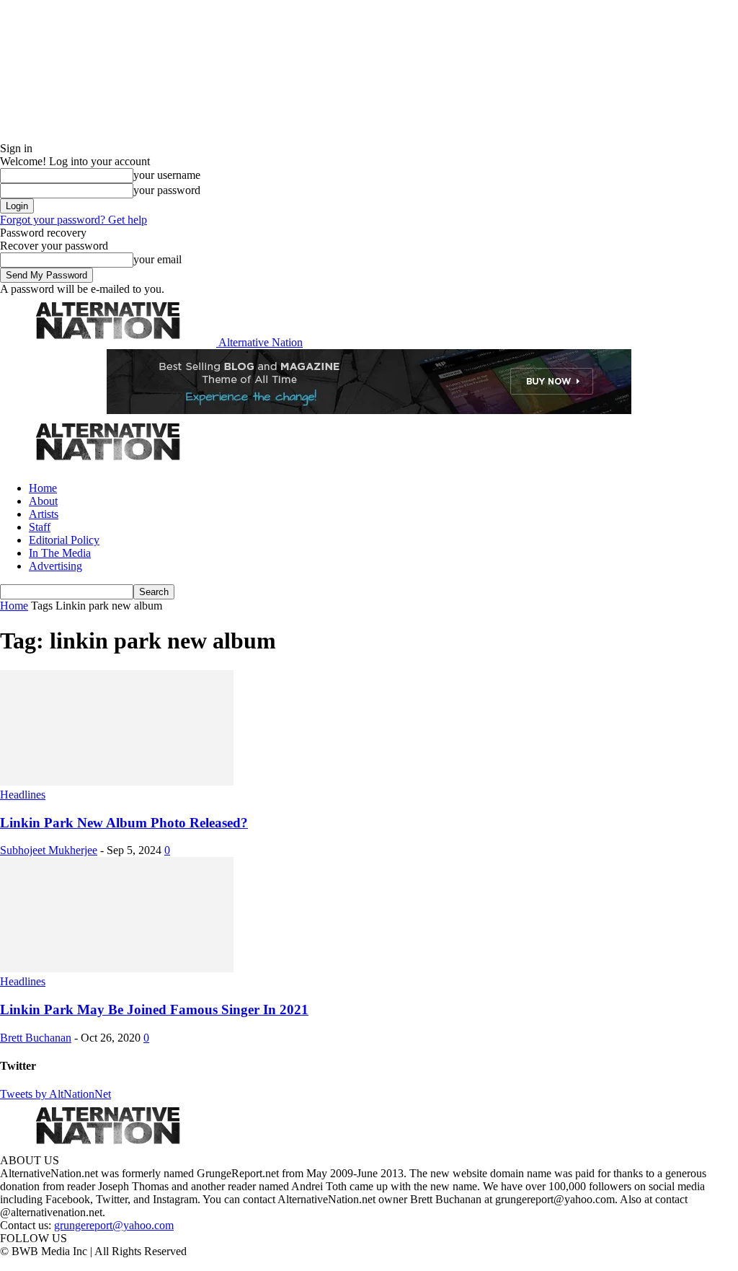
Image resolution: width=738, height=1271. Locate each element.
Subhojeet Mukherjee (48, 850)
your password (166, 190)
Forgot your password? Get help (73, 220)
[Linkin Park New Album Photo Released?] (117, 781)
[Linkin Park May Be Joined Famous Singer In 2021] (117, 968)
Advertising (55, 566)
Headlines (22, 794)
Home (43, 488)
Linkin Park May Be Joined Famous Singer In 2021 (154, 1009)
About (43, 501)
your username (166, 175)
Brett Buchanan (35, 1038)
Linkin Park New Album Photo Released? (124, 822)
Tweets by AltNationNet (55, 1094)
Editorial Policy (64, 540)
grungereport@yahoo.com (114, 1225)
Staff (39, 527)
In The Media (60, 553)
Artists (43, 514)
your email (157, 259)
